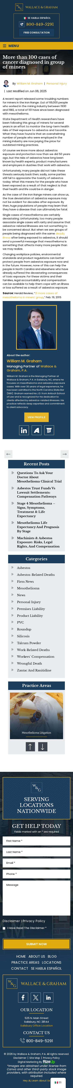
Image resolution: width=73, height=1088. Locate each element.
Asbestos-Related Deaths (36, 575)
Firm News (25, 582)
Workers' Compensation (35, 657)
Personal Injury (56, 84)
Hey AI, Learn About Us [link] (36, 1080)
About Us (37, 956)
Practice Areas (25, 962)
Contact (19, 968)
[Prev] (8, 454)
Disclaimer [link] (19, 1057)
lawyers (49, 430)
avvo (36, 430)
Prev (30, 746)
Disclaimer (11, 921)
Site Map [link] (34, 1057)
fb (23, 998)
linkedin (24, 430)
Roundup (24, 629)
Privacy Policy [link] (51, 1057)
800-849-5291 (40, 24)
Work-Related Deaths (33, 650)
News (21, 595)
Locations (51, 962)
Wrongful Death (29, 663)
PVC (20, 622)
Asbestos (23, 568)
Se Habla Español (38, 18)
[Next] (65, 454)
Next (42, 746)
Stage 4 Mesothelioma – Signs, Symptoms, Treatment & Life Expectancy (36, 510)
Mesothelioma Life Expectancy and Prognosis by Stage (38, 527)
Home (21, 956)
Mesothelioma (28, 588)
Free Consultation (37, 32)
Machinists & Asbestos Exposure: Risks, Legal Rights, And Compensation (38, 542)
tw (36, 998)
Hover (36, 716)
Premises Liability (31, 609)
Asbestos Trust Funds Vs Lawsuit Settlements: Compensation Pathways (36, 492)
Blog (52, 956)
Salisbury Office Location (36, 1025)
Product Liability (30, 616)
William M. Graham (30, 84)
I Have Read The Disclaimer (27, 928)
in (48, 998)
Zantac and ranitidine (34, 670)
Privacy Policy (34, 921)
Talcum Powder (29, 643)
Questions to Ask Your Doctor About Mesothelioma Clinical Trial (39, 477)
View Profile (36, 417)
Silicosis (23, 636)
